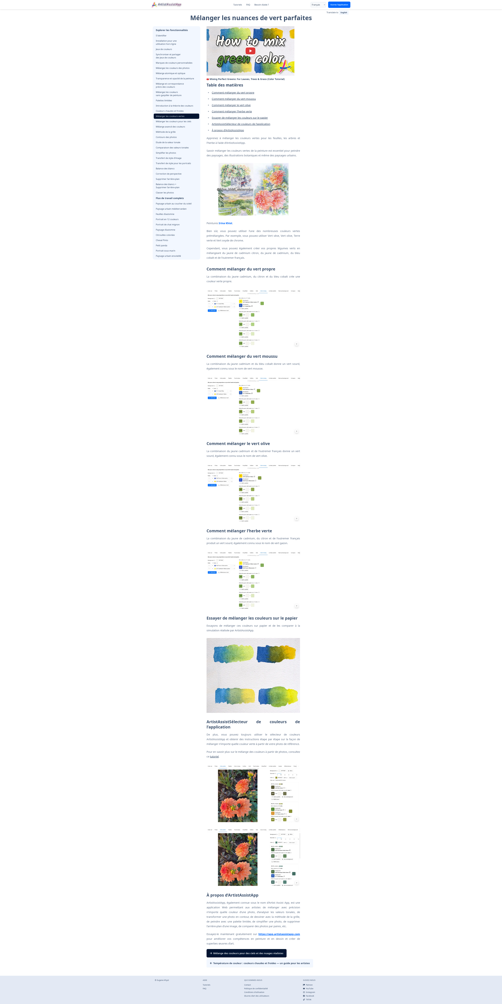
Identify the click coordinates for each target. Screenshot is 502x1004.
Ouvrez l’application (339, 4)
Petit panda (161, 245)
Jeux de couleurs (164, 49)
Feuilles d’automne (165, 214)
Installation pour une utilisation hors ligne (166, 42)
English (344, 12)
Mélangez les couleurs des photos (173, 68)
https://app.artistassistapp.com (279, 934)
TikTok (308, 999)
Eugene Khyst (163, 980)
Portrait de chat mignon (168, 224)
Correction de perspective (168, 173)
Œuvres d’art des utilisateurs (256, 996)
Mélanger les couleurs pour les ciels (173, 121)
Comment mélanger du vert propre (233, 92)
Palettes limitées (164, 100)
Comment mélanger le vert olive (231, 105)
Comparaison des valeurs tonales (172, 147)
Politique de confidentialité (256, 988)
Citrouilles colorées (165, 235)
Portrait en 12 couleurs (167, 219)
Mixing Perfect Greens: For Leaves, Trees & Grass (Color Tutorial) (247, 79)
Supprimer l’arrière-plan (167, 179)
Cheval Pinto (162, 240)
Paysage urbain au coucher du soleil (174, 203)
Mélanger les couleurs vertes (170, 116)
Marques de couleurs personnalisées (174, 62)
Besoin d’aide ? (261, 4)
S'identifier (161, 35)
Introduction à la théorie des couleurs (174, 105)
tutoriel (214, 756)
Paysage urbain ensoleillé (168, 256)
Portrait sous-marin (165, 250)
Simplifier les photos (166, 152)
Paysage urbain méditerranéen (171, 208)
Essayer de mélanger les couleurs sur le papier (240, 117)
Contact (247, 985)
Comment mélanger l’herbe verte (232, 111)
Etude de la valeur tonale (168, 142)
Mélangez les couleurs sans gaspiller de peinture (168, 94)
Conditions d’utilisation (254, 992)
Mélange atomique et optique (170, 73)
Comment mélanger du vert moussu (234, 99)
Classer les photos (165, 192)
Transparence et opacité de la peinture (175, 78)
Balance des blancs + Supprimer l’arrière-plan (167, 186)
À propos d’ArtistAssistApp (228, 130)
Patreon (309, 985)
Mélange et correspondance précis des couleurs (170, 85)
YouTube (309, 988)
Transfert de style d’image (168, 158)
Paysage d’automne (165, 229)
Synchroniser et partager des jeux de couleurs (168, 56)
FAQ (248, 4)
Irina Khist (225, 223)
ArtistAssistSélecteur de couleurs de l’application (241, 124)
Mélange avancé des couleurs (170, 126)
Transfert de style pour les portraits (173, 163)
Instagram (310, 992)
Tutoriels (237, 4)
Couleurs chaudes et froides (170, 111)
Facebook (310, 996)
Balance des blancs (165, 168)
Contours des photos (166, 137)
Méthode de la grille (166, 131)
